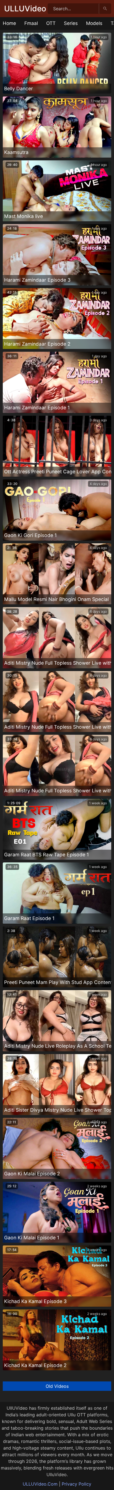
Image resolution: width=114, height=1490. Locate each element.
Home (9, 23)
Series (71, 23)
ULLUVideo (25, 8)
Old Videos (57, 1386)
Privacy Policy (76, 1484)
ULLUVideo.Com (40, 1484)
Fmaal (31, 23)
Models (94, 23)
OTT (51, 23)
